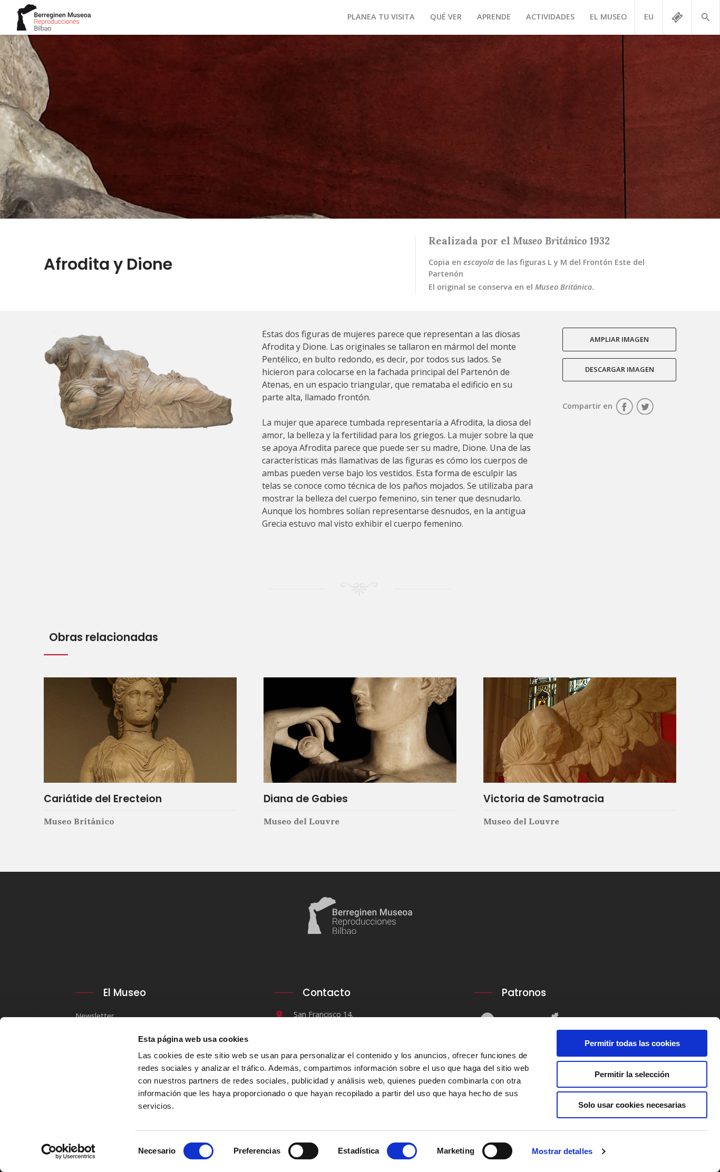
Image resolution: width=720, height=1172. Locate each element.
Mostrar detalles (562, 1151)
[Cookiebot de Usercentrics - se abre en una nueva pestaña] (68, 1151)
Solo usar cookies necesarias (632, 1104)
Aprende (494, 17)
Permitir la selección (632, 1074)
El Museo (608, 17)
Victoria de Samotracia (543, 799)
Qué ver (446, 17)
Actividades (550, 17)
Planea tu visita (381, 17)
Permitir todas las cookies (632, 1043)
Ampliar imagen (619, 339)
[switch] (303, 1151)
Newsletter (94, 1016)
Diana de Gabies (306, 799)
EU (649, 17)
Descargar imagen (619, 369)
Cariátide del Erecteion (103, 799)
